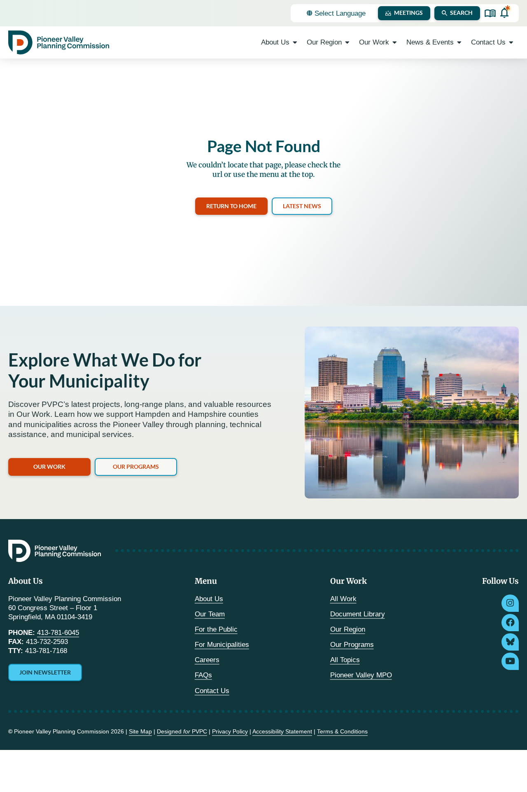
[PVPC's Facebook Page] (510, 622)
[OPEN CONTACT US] (511, 42)
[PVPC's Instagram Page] (510, 603)
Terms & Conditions (342, 731)
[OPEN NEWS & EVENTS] (459, 42)
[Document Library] (490, 13)
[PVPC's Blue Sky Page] (510, 642)
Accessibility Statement (282, 731)
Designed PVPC (182, 731)
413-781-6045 (58, 633)
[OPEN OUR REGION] (347, 42)
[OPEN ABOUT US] (294, 42)
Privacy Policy (230, 731)
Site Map (140, 731)
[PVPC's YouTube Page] (510, 661)
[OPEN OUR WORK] (394, 42)
